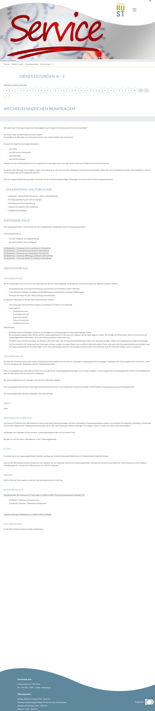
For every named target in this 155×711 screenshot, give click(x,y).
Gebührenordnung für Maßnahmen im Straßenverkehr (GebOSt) (27, 514)
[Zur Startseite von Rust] (120, 10)
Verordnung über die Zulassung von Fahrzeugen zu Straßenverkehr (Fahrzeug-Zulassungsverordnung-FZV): (44, 495)
